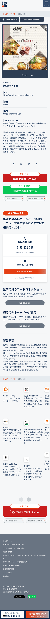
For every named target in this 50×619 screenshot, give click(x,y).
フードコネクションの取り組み (13, 548)
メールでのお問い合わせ (37, 614)
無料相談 (6, 576)
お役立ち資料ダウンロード (36, 198)
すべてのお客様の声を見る (12, 565)
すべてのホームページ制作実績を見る (16, 562)
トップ (5, 14)
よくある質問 (7, 572)
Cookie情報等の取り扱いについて (17, 591)
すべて (12, 14)
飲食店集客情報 (8, 569)
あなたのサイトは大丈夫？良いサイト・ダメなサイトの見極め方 (24, 556)
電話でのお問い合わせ (12, 614)
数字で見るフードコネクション (13, 544)
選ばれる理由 (7, 552)
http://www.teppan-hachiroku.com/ (18, 95)
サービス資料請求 (11, 198)
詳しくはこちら (25, 303)
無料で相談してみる (24, 271)
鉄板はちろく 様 (10, 85)
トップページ (7, 541)
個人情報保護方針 (10, 589)
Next (29, 499)
